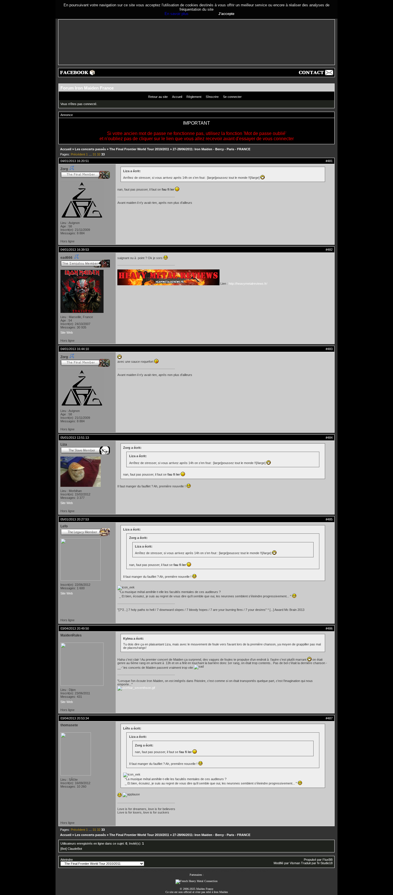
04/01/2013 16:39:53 (74, 249)
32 (98, 154)
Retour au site (158, 96)
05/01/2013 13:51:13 (74, 437)
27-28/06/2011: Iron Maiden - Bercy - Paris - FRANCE (211, 149)
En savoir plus (176, 14)
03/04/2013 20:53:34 (74, 718)
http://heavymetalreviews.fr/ (248, 283)
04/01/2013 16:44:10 (74, 349)
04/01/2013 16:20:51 (74, 161)
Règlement (193, 96)
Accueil (177, 96)
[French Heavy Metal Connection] (196, 881)
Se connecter (232, 96)
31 (94, 154)
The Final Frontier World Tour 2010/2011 (139, 149)
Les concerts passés (90, 149)
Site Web (66, 332)
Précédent (78, 154)
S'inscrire (212, 96)
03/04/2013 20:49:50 (74, 628)
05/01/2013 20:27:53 (74, 519)
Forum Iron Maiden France (87, 87)
